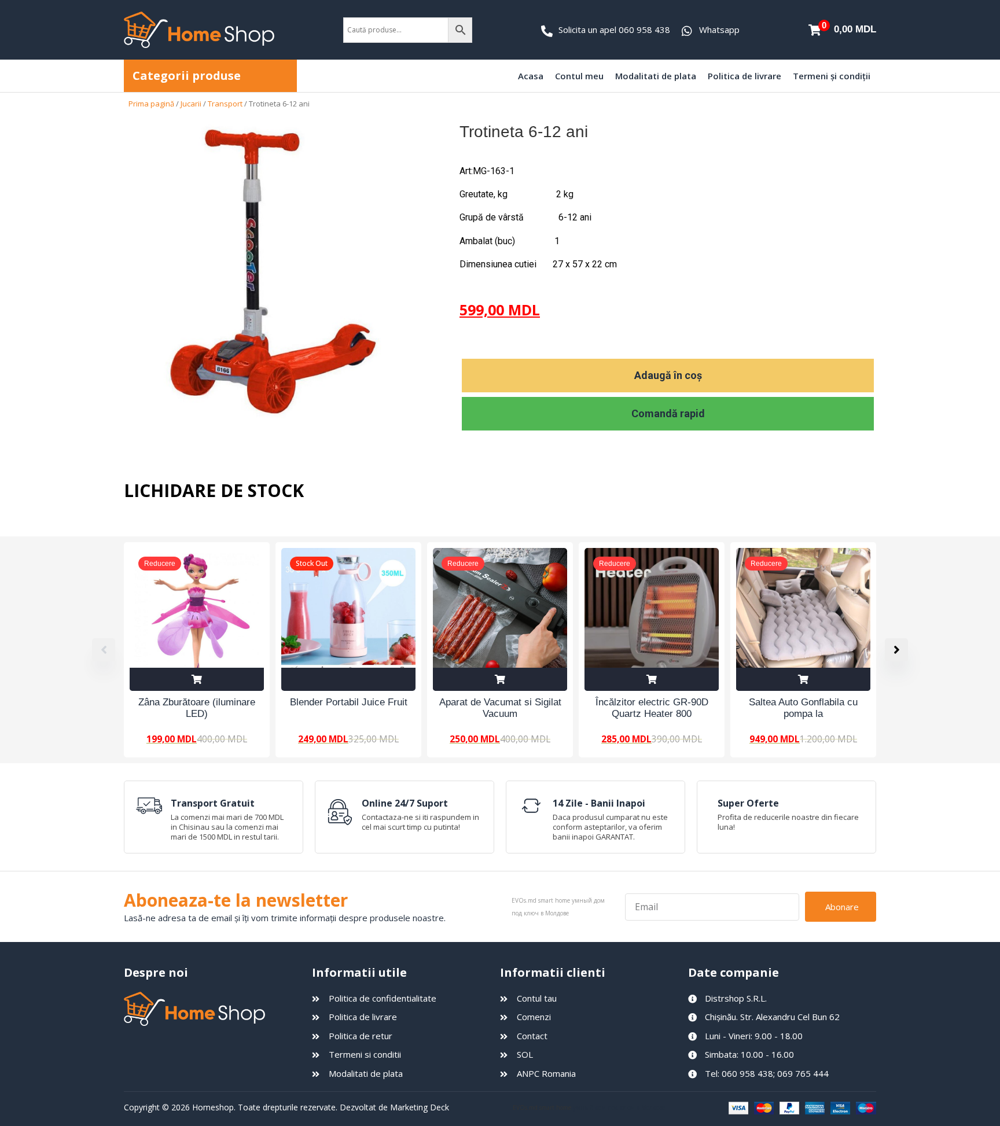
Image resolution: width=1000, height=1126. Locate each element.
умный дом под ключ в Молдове (619, 1107)
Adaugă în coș (668, 375)
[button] (896, 649)
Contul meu (579, 76)
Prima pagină (151, 103)
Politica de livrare (744, 76)
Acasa (530, 76)
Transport (225, 103)
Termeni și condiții (831, 76)
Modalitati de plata (655, 76)
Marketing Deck (419, 1107)
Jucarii (191, 103)
